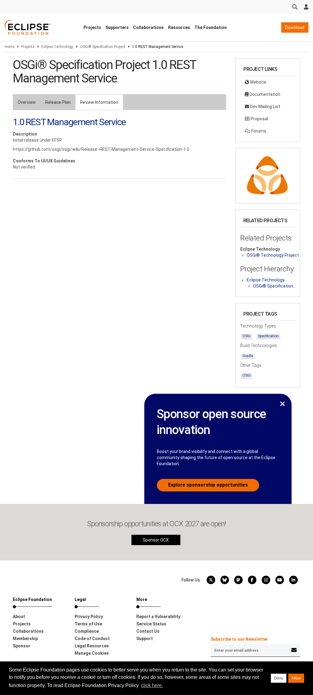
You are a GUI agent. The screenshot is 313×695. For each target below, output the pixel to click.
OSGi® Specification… (274, 286)
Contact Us (148, 631)
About (19, 616)
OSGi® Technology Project (273, 255)
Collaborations (148, 27)
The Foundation (210, 27)
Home (9, 47)
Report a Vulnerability (158, 616)
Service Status (151, 623)
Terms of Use (88, 623)
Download (294, 27)
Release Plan (58, 102)
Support (144, 638)
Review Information (99, 102)
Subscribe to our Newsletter (239, 639)
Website (257, 82)
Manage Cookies (92, 653)
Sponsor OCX (156, 540)
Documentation (264, 94)
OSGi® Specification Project (102, 47)
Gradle (247, 356)
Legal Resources (92, 645)
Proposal (259, 118)
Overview (27, 102)
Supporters (117, 27)
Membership (25, 638)
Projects (92, 27)
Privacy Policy (89, 616)
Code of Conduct (92, 638)
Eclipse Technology (57, 47)
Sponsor (21, 645)
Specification (268, 336)
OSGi (246, 336)
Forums (258, 131)
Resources (179, 27)
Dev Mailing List (264, 106)
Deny (278, 678)
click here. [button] (152, 685)
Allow (296, 678)
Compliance (87, 631)
